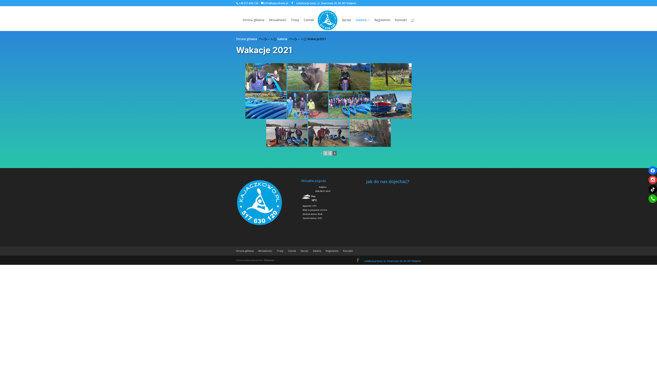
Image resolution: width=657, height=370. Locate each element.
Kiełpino (322, 187)
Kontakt (401, 20)
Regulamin (382, 20)
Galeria (361, 20)
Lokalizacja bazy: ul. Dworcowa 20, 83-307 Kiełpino (326, 3)
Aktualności (277, 20)
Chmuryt (269, 260)
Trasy (295, 20)
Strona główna (254, 20)
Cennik (309, 20)
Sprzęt (346, 20)
